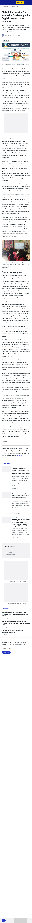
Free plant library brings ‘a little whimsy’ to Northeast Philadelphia (13, 631)
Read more (7, 549)
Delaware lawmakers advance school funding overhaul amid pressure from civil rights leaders (20, 496)
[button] (4, 920)
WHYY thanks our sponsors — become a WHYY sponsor (16, 134)
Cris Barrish (8, 35)
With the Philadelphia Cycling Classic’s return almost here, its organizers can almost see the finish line (15, 614)
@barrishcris (9, 552)
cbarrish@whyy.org (10, 554)
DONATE (20, 2)
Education (5, 6)
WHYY (6, 2)
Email (15, 441)
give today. (19, 455)
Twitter (12, 441)
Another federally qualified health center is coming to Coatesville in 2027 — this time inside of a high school (16, 623)
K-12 (18, 6)
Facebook (8, 441)
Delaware (12, 6)
